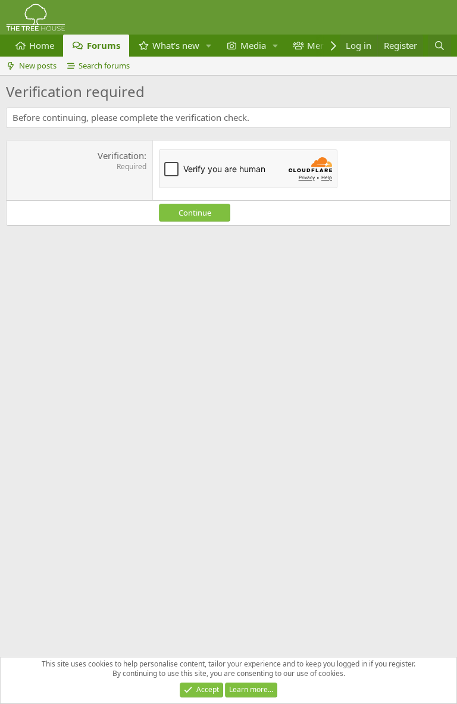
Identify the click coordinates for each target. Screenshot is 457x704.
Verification (121, 155)
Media (253, 45)
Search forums (104, 65)
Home (41, 45)
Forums (103, 45)
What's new (175, 45)
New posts (38, 65)
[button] (209, 46)
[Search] (439, 46)
